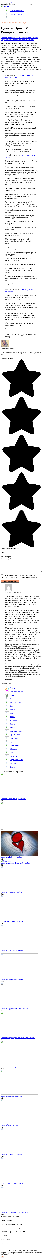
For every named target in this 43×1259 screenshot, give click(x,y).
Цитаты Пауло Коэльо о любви (12, 979)
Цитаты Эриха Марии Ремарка (12, 38)
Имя (2, 553)
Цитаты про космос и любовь (12, 950)
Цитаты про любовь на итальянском (14, 1212)
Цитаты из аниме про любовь (12, 1067)
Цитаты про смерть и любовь (12, 1154)
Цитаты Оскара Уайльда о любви (13, 799)
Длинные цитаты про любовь (12, 1183)
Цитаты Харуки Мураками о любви (14, 1009)
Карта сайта (5, 1239)
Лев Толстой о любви (26, 40)
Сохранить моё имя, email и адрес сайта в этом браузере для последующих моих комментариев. (20, 576)
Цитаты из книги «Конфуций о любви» (16, 863)
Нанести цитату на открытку (12, 1224)
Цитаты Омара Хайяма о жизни (13, 1232)
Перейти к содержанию (10, 2)
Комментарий (6, 557)
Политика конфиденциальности (13, 1247)
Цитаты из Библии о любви (11, 857)
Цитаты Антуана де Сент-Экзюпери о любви (18, 1038)
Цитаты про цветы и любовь (11, 892)
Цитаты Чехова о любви (10, 1125)
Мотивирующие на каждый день (13, 1228)
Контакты (4, 1243)
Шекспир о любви (31, 38)
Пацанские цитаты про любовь (12, 921)
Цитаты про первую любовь (11, 1096)
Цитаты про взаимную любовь (12, 828)
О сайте (4, 1235)
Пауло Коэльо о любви (9, 40)
